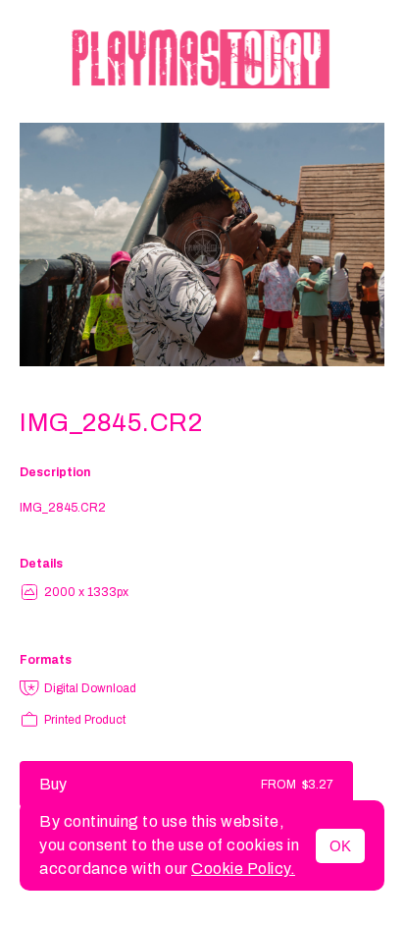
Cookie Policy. (243, 868)
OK (340, 846)
